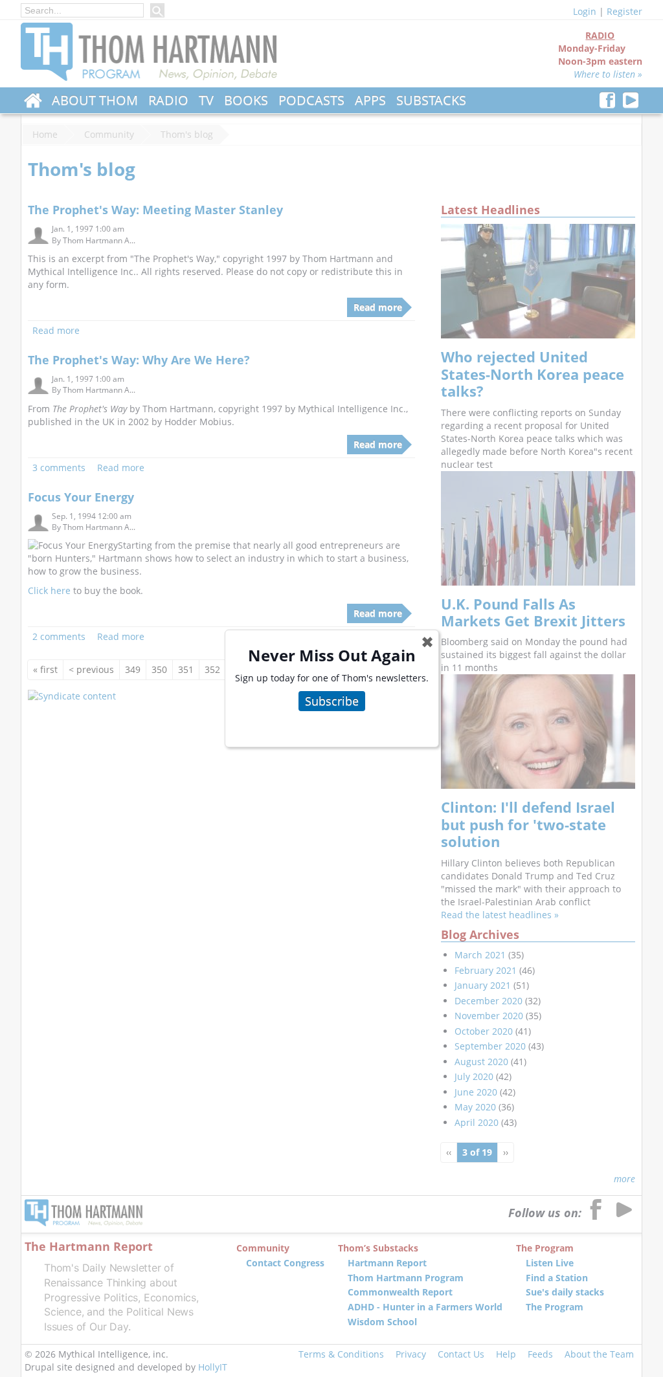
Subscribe (332, 701)
